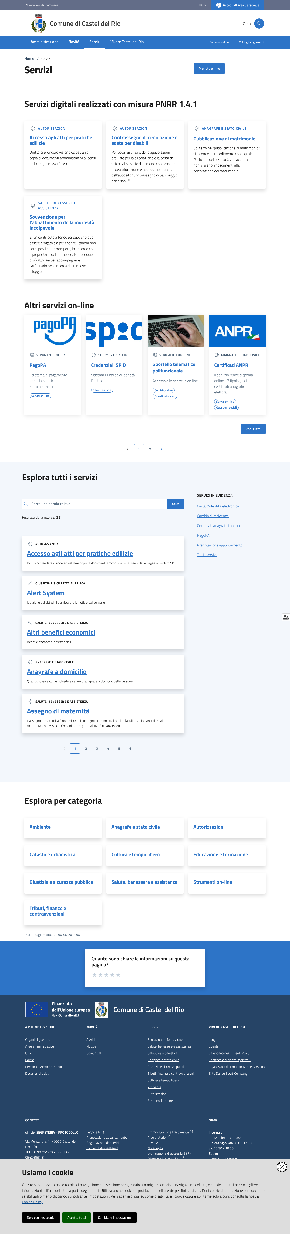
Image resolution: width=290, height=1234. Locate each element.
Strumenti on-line (212, 882)
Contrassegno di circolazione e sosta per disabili (144, 140)
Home (29, 58)
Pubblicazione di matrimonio (224, 138)
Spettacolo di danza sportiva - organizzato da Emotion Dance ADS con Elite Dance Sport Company (237, 1066)
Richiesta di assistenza (102, 1148)
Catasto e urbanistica (52, 854)
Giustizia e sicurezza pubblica (61, 882)
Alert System (46, 593)
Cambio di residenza (213, 516)
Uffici (28, 1053)
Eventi (213, 1046)
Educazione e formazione (220, 854)
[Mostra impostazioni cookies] (286, 617)
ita (201, 5)
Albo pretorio (157, 1137)
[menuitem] (44, 42)
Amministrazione (40, 1026)
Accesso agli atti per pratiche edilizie (61, 140)
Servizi (154, 1026)
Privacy (153, 1142)
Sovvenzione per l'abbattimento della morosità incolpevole (62, 222)
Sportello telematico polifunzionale (174, 367)
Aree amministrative (39, 1046)
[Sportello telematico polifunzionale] (176, 331)
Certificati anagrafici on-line (219, 525)
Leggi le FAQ (95, 1132)
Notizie (91, 1046)
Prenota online (209, 68)
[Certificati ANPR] (237, 331)
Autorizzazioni (209, 827)
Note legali (155, 1148)
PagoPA (38, 365)
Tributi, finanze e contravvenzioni (48, 910)
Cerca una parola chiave (50, 504)
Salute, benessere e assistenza (144, 882)
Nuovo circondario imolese (42, 5)
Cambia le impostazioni (115, 1217)
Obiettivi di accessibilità (164, 1158)
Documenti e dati (37, 1073)
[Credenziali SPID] (114, 331)
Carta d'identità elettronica (218, 506)
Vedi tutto (253, 428)
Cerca (175, 504)
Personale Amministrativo (43, 1066)
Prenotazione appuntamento (219, 545)
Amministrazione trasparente (168, 1132)
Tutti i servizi (207, 555)
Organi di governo (37, 1039)
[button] (259, 23)
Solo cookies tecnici (41, 1217)
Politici (29, 1059)
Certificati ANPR (231, 365)
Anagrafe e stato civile (135, 827)
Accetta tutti (76, 1217)
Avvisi (90, 1039)
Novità (92, 1026)
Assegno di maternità (58, 711)
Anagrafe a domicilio (57, 671)
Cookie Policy (32, 1202)
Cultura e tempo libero (135, 854)
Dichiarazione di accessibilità (167, 1153)
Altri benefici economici (61, 632)
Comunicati (94, 1053)
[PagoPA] (52, 331)
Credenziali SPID (108, 365)
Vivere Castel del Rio (227, 1026)
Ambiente (40, 827)
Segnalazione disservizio (103, 1142)
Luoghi (213, 1039)
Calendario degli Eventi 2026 (229, 1053)
